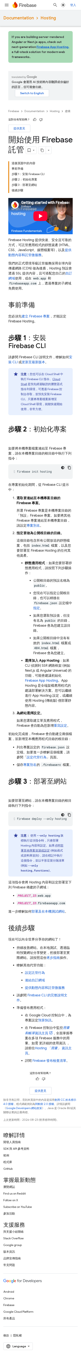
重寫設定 (60, 726)
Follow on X (10, 1200)
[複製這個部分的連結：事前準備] (39, 305)
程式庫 (7, 1162)
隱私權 (17, 1335)
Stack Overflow (13, 1238)
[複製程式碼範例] (69, 467)
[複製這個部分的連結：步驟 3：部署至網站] (12, 789)
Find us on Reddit (14, 1193)
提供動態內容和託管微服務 (45, 988)
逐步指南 (53, 958)
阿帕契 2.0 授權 (44, 1104)
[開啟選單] (6, 5)
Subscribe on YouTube (17, 1207)
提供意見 (19, 128)
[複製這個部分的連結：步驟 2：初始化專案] (12, 437)
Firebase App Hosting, (53, 47)
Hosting (48, 18)
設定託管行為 (35, 973)
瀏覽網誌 (9, 1187)
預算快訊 (45, 1020)
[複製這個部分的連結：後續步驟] (39, 928)
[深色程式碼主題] (62, 467)
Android (8, 1292)
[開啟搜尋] (55, 5)
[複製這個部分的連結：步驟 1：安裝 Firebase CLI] (50, 346)
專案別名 (33, 525)
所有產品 (9, 1318)
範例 (6, 1155)
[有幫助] (35, 119)
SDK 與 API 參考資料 (16, 1149)
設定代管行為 (37, 757)
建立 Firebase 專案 (36, 316)
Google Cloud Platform (18, 1312)
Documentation (18, 18)
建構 (67, 111)
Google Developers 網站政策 (24, 1108)
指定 (36, 608)
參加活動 (9, 1213)
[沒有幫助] (41, 119)
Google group (12, 1245)
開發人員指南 (12, 1142)
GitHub (8, 1169)
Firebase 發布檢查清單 (49, 1061)
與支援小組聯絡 (13, 1232)
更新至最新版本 (33, 362)
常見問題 (9, 1265)
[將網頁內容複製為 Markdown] (42, 150)
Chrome (8, 1298)
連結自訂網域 (35, 980)
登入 (73, 5)
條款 (6, 1335)
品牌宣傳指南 (12, 1258)
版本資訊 (9, 1252)
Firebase (13, 111)
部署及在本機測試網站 (48, 911)
